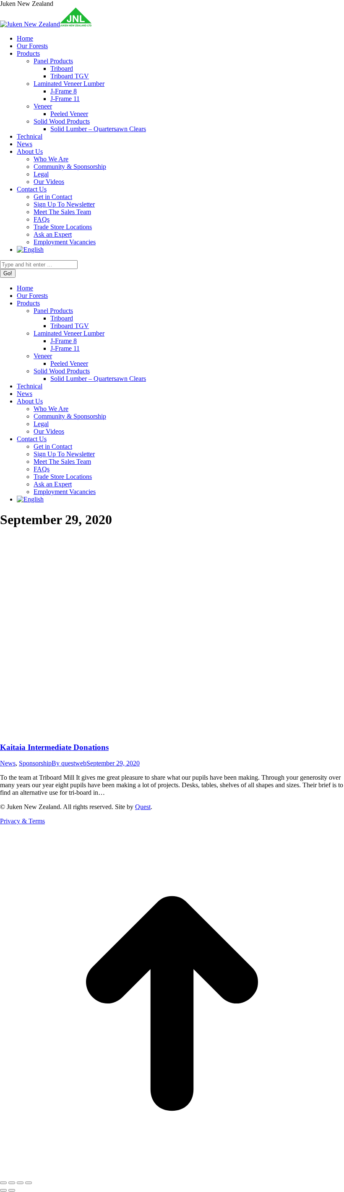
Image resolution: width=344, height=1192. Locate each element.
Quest (143, 806)
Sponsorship (35, 763)
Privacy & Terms (22, 821)
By (69, 763)
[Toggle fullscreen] (20, 1183)
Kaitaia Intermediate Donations (54, 747)
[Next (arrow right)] (11, 1190)
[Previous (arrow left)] (3, 1190)
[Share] (11, 1183)
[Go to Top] (172, 1172)
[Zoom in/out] (28, 1183)
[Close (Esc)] (3, 1183)
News (8, 763)
